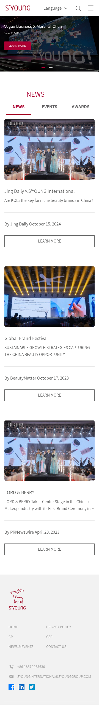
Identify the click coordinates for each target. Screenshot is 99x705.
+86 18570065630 (31, 666)
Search (78, 8)
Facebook (11, 687)
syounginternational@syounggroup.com (54, 676)
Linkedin (21, 687)
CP (11, 636)
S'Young (18, 8)
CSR (49, 636)
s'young (20, 599)
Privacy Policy (58, 626)
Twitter (32, 687)
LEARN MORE (17, 49)
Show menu (91, 8)
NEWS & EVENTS (21, 646)
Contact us (56, 646)
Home (13, 626)
